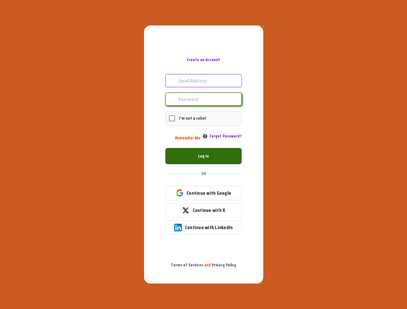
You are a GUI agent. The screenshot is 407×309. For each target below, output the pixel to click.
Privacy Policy (224, 264)
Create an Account (203, 59)
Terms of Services (187, 264)
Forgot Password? (226, 135)
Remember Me (187, 138)
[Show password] (235, 99)
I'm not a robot (192, 118)
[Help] (205, 136)
